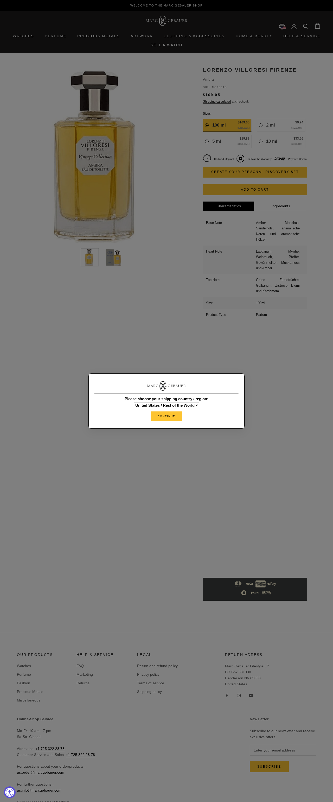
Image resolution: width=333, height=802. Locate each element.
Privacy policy (148, 674)
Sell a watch (166, 45)
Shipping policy (149, 692)
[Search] (306, 26)
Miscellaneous (28, 700)
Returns (82, 683)
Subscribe (269, 766)
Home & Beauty (254, 36)
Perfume (55, 36)
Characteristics (228, 206)
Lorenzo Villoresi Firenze (250, 70)
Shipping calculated (217, 102)
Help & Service (301, 36)
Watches (23, 36)
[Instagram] (239, 695)
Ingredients (281, 206)
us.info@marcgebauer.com (39, 790)
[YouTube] (251, 695)
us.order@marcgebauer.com (40, 772)
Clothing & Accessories (194, 36)
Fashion (23, 683)
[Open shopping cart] (317, 26)
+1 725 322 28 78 (50, 749)
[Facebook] (227, 695)
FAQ (80, 666)
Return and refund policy (157, 666)
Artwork (142, 36)
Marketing (84, 674)
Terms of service (150, 683)
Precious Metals (98, 36)
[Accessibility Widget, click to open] (10, 792)
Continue (166, 416)
